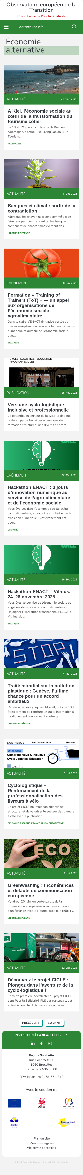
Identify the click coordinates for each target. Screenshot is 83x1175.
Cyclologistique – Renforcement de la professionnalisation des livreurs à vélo (35, 793)
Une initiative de (41, 16)
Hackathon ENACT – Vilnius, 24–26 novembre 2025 (39, 594)
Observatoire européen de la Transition (41, 7)
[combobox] (43, 27)
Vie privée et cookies (41, 1148)
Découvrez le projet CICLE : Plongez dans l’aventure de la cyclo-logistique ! (40, 985)
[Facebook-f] (41, 1043)
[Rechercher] (75, 27)
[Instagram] (50, 1043)
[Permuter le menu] (6, 26)
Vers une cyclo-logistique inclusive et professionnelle (38, 407)
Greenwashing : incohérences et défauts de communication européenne (41, 890)
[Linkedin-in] (33, 1043)
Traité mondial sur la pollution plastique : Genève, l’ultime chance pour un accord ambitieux (41, 693)
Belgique (13, 343)
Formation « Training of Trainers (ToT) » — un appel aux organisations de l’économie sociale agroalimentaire (38, 305)
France (35, 823)
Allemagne (14, 144)
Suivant (54, 1023)
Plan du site (41, 1138)
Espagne (25, 823)
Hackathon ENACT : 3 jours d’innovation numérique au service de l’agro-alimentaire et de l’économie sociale (39, 495)
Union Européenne (19, 233)
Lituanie (13, 530)
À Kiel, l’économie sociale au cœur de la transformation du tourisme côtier (40, 116)
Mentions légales (42, 1143)
